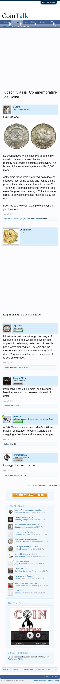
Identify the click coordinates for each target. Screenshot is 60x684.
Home (6, 22)
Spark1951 (17, 367)
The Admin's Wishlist (16, 659)
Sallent (16, 107)
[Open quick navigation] (56, 669)
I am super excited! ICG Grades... (28, 547)
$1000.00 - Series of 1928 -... (26, 554)
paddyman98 (20, 556)
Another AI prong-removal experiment (29, 510)
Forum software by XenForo (12, 680)
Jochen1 (18, 578)
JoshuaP (18, 549)
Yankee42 (16, 219)
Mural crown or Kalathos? (24, 576)
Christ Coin (19, 569)
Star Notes (19, 591)
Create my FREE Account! (30, 495)
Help (56, 676)
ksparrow (17, 326)
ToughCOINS (19, 378)
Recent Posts (23, 26)
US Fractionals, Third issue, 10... (27, 525)
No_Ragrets (26, 219)
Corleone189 (19, 534)
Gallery (43, 22)
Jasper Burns (20, 585)
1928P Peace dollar (22, 561)
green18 (17, 416)
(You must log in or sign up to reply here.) (42, 485)
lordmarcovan (20, 455)
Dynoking (8, 219)
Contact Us (48, 676)
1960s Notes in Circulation (25, 532)
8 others (37, 219)
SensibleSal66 (18, 475)
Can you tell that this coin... (25, 517)
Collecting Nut (20, 571)
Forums (17, 22)
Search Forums (9, 26)
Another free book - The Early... (27, 583)
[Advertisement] (30, 60)
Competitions (30, 22)
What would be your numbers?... (27, 539)
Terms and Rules (40, 680)
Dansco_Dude (20, 520)
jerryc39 (18, 564)
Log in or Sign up (48, 2)
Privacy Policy (53, 680)
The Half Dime (20, 542)
